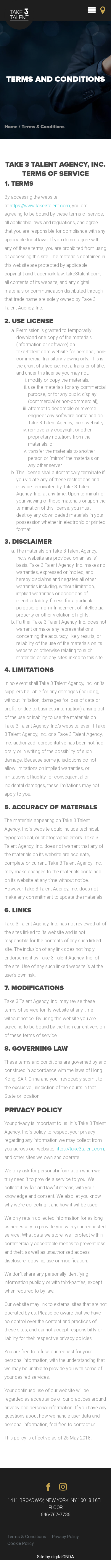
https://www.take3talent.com (40, 205)
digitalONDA (62, 1556)
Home (10, 127)
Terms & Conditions (26, 1536)
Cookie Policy (20, 1543)
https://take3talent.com (79, 1149)
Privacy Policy (65, 1536)
